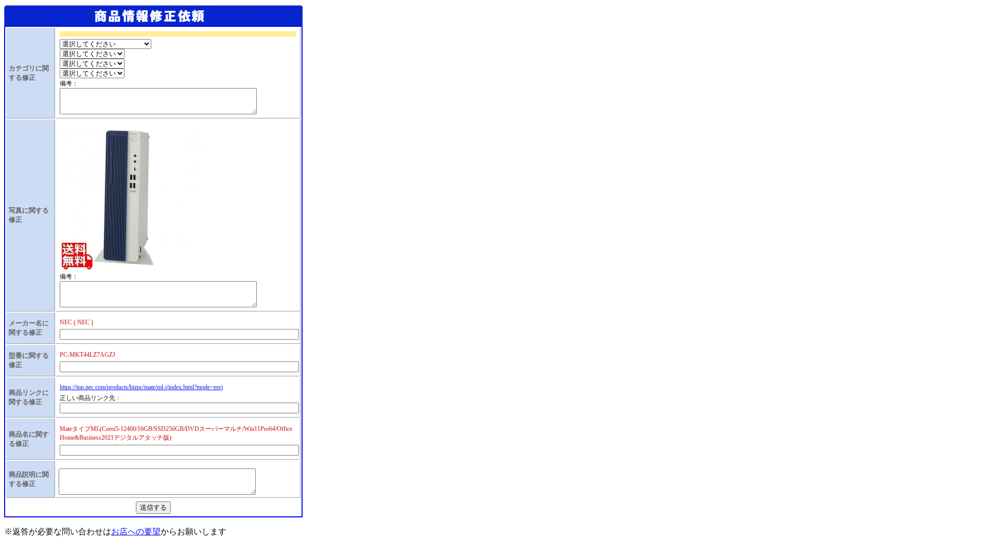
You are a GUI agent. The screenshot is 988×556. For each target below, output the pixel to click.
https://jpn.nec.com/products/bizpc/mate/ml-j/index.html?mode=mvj (141, 387)
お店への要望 (136, 531)
